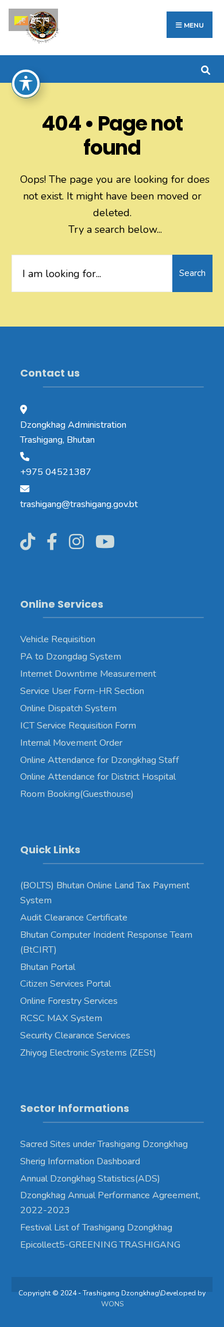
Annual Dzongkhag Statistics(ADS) (90, 1178)
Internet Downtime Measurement (88, 674)
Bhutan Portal (47, 967)
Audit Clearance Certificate (74, 917)
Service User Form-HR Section (82, 691)
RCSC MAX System (61, 1018)
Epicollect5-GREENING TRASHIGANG (100, 1244)
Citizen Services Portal (65, 983)
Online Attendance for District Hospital (98, 776)
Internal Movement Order (71, 743)
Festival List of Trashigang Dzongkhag (96, 1227)
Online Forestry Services (69, 1001)
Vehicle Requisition (57, 639)
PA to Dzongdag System (70, 656)
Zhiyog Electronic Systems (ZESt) (88, 1052)
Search (192, 273)
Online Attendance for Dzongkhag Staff (99, 760)
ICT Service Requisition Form (78, 725)
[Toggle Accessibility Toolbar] (26, 83)
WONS (112, 1304)
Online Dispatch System (68, 708)
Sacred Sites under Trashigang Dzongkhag (104, 1144)
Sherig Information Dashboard (80, 1161)
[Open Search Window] (205, 69)
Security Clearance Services (75, 1035)
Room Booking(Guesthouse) (77, 794)
